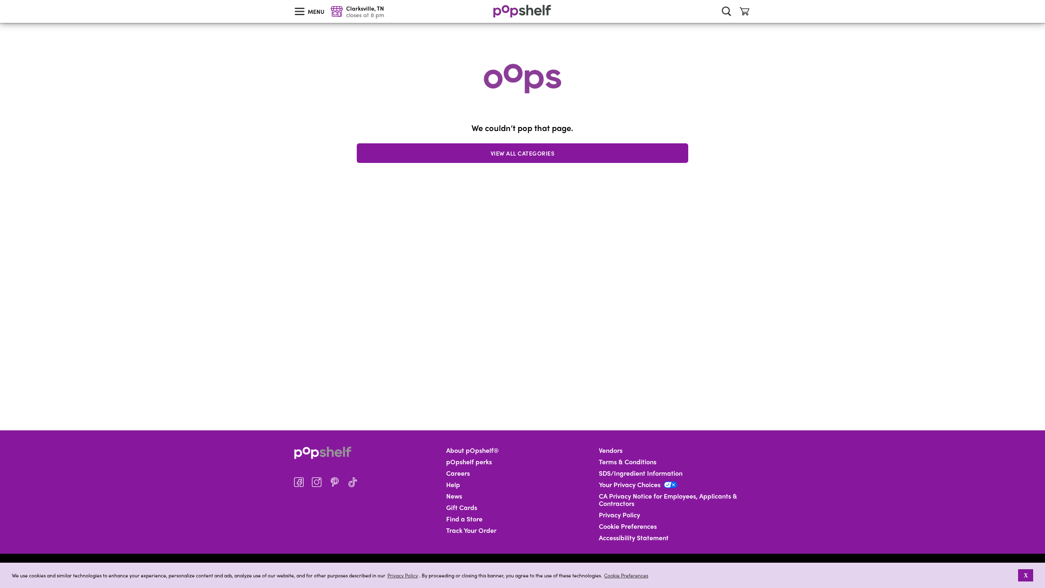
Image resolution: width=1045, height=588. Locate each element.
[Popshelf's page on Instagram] (317, 482)
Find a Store (464, 519)
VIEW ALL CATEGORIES (523, 153)
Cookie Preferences (626, 575)
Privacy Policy (402, 575)
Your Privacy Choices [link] (629, 484)
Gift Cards (461, 507)
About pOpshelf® (472, 450)
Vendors (611, 450)
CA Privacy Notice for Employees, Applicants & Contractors (668, 499)
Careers (458, 473)
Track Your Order (471, 530)
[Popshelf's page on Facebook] (299, 482)
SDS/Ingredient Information (641, 473)
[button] (1012, 575)
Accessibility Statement (634, 537)
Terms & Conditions (627, 462)
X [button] (1026, 575)
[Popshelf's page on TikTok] (353, 482)
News (454, 496)
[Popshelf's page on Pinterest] (335, 482)
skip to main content (3, 0)
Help (453, 484)
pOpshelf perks (469, 462)
